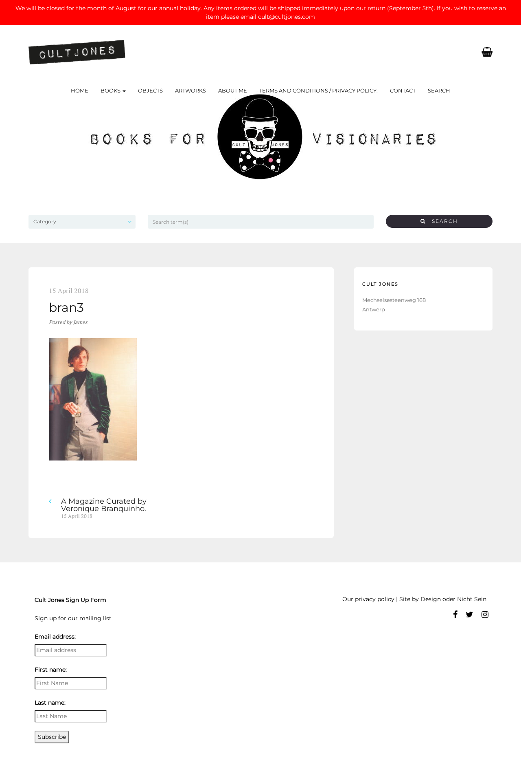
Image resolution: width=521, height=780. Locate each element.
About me (232, 90)
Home (79, 90)
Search (439, 90)
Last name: (50, 702)
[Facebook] (455, 614)
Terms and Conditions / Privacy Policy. (318, 90)
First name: (51, 669)
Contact (403, 90)
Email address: (55, 636)
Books (111, 90)
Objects (150, 90)
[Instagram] (485, 614)
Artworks (190, 90)
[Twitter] (469, 614)
